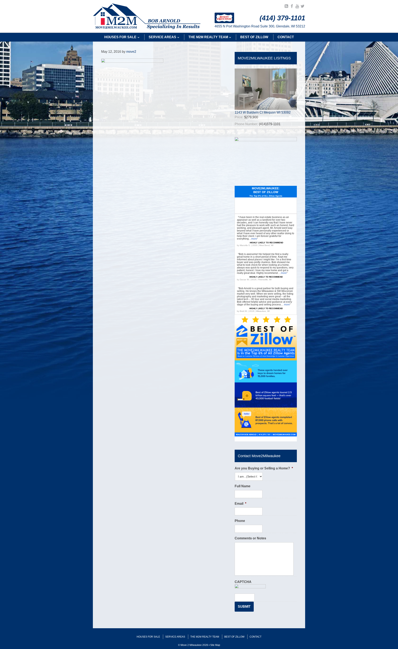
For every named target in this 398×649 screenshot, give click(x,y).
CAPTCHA (243, 582)
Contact (255, 636)
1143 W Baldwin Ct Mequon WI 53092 (263, 112)
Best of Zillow (234, 636)
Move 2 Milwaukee (147, 16)
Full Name (242, 486)
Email (240, 503)
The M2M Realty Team (204, 636)
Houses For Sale (148, 636)
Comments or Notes (250, 538)
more (254, 238)
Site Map (215, 645)
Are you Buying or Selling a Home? (264, 468)
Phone (240, 521)
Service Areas (175, 636)
